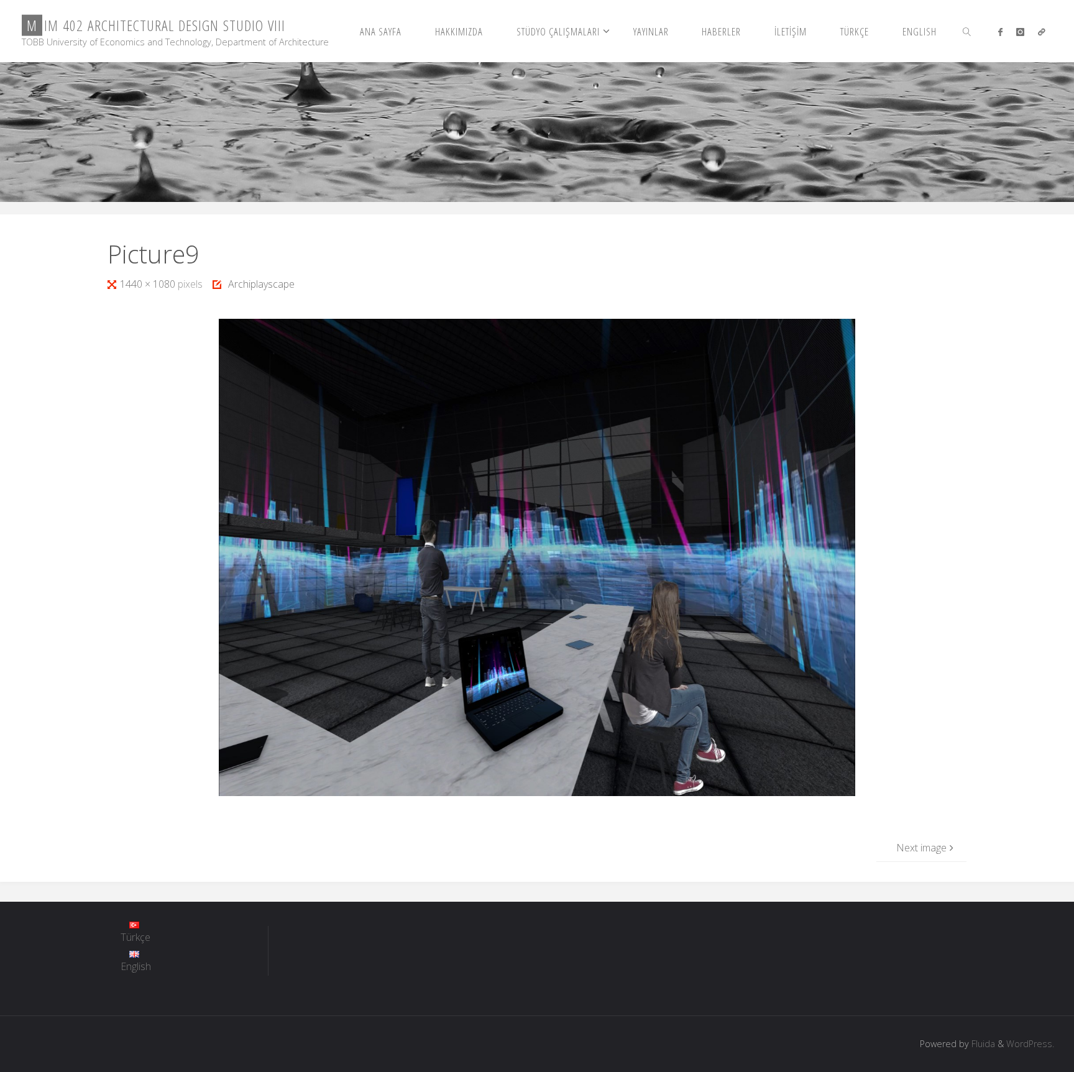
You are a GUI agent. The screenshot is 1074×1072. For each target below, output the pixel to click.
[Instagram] (1020, 31)
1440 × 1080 (149, 284)
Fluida (982, 1044)
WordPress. (1030, 1044)
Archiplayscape (261, 284)
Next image (921, 847)
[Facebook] (1000, 31)
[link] (967, 31)
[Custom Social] (1041, 31)
